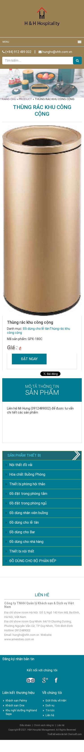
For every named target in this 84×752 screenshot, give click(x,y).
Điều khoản (25, 725)
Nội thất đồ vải (20, 465)
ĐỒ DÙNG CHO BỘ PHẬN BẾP (32, 561)
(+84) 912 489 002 (18, 52)
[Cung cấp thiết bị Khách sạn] (42, 18)
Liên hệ (49, 715)
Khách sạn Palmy (16, 700)
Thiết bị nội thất (21, 551)
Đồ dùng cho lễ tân (36, 328)
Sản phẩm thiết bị (24, 455)
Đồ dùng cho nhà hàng (26, 542)
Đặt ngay (29, 359)
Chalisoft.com (75, 734)
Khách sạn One (15, 705)
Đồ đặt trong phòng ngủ (28, 503)
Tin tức (49, 710)
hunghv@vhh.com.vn (57, 52)
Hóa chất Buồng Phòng (27, 474)
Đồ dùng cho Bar (22, 532)
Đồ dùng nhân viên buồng (28, 513)
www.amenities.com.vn (19, 639)
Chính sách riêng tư (44, 725)
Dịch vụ (49, 705)
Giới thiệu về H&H (55, 700)
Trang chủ (8, 99)
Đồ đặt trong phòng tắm (28, 494)
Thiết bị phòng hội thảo (27, 484)
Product (25, 99)
